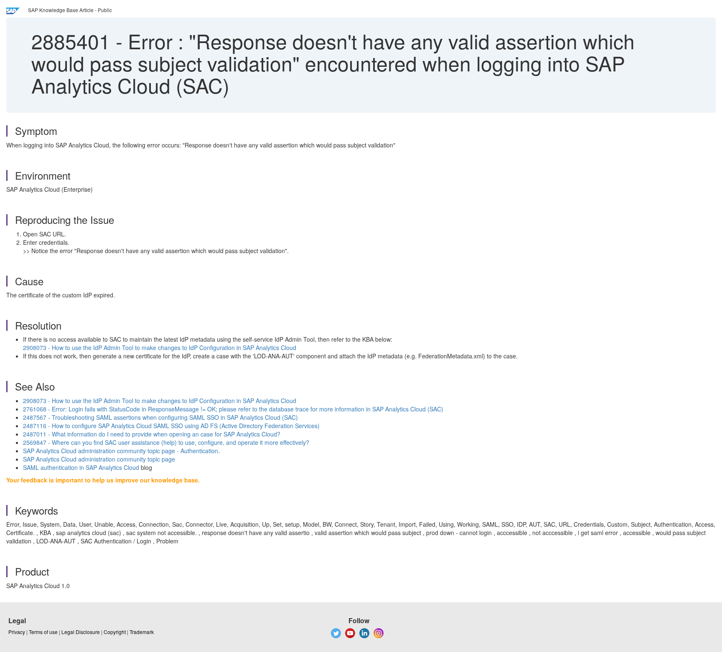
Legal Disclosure (80, 631)
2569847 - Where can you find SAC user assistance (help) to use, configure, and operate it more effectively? (166, 442)
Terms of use (43, 631)
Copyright (115, 631)
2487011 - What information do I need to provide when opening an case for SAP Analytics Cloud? (151, 434)
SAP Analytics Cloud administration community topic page (99, 459)
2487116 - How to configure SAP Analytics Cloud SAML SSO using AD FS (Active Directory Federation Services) (171, 425)
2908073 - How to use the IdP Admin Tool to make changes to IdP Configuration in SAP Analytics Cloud (159, 347)
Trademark (142, 631)
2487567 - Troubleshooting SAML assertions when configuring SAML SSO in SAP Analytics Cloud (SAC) (160, 417)
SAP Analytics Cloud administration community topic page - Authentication (120, 451)
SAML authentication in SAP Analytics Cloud (81, 467)
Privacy (16, 631)
